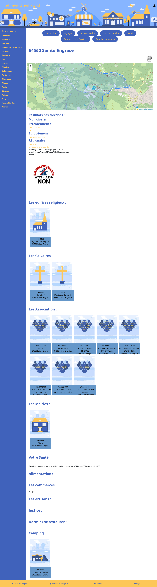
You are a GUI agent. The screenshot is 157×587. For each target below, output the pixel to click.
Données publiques (105, 39)
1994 (31, 137)
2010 (35, 144)
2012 (43, 128)
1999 (35, 137)
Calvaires (6, 35)
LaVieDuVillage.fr (20, 583)
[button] (93, 88)
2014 (43, 137)
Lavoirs (5, 63)
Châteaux (6, 43)
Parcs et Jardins (8, 103)
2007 (39, 128)
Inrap (4, 59)
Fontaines (6, 75)
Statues (5, 91)
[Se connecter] (154, 5)
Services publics (111, 33)
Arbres (5, 107)
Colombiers (7, 71)
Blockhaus (6, 79)
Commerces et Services (75, 39)
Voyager (68, 33)
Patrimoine (50, 33)
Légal (138, 583)
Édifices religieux (9, 31)
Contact (99, 583)
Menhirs (5, 51)
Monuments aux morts (12, 47)
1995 (31, 128)
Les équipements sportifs (39, 147)
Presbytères (7, 39)
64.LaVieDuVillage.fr (59, 583)
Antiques (6, 55)
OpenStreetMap (148, 109)
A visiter (5, 99)
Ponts (4, 87)
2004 (39, 137)
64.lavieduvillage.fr (23, 5)
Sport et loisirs (88, 33)
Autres (5, 95)
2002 (35, 128)
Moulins (5, 67)
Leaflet (140, 109)
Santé (130, 33)
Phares (5, 83)
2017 (31, 130)
